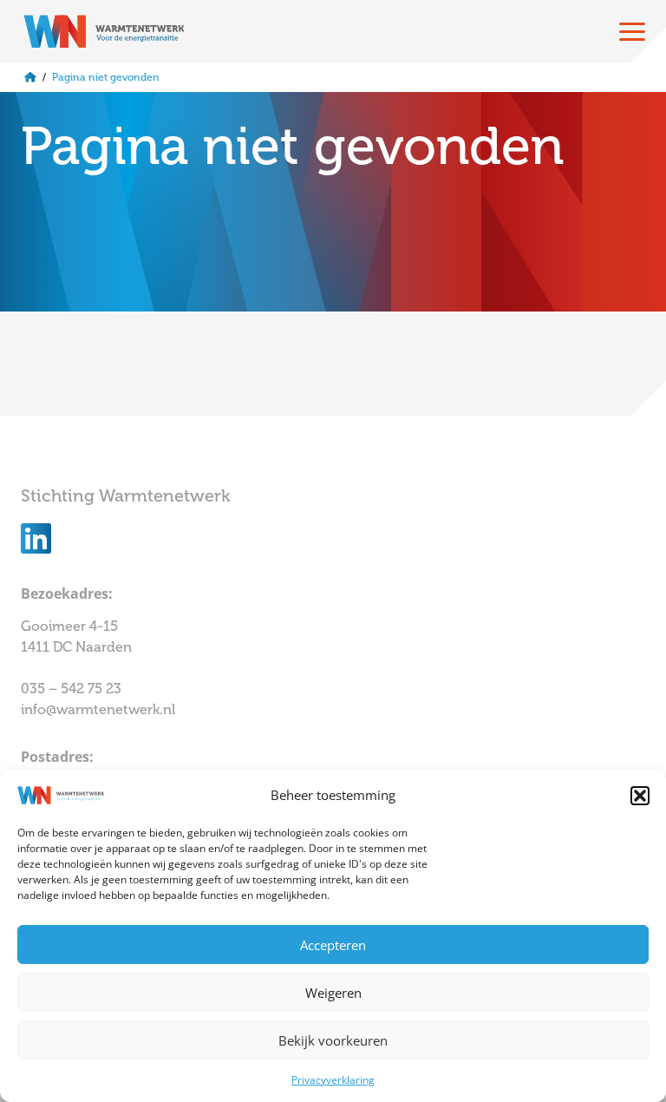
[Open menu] (632, 31)
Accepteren (333, 945)
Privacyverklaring (333, 1079)
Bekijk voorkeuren (333, 1040)
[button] (640, 795)
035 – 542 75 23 (73, 688)
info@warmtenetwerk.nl (98, 709)
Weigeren (333, 992)
